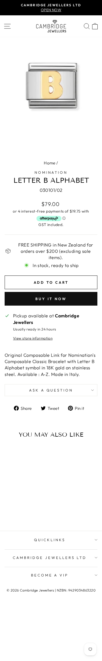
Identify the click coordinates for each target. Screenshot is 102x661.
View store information (32, 338)
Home (49, 163)
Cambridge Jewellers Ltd (49, 557)
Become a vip (50, 575)
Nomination (51, 172)
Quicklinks (49, 540)
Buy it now (51, 299)
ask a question (51, 390)
